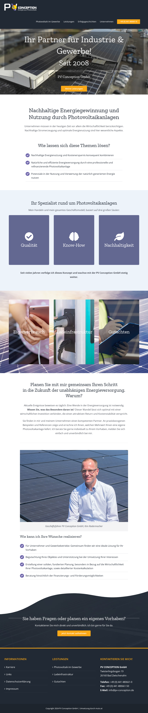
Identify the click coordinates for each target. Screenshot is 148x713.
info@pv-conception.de (121, 690)
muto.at (99, 708)
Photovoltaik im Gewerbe (68, 667)
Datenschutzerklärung (18, 681)
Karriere (10, 667)
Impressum (12, 688)
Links (9, 674)
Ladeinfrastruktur (63, 674)
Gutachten (60, 681)
